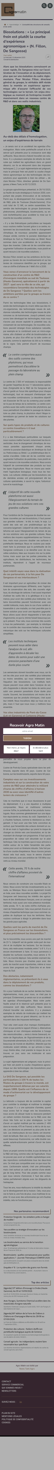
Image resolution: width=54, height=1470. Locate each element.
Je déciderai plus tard (40, 749)
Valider (27, 738)
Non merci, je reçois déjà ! (16, 749)
